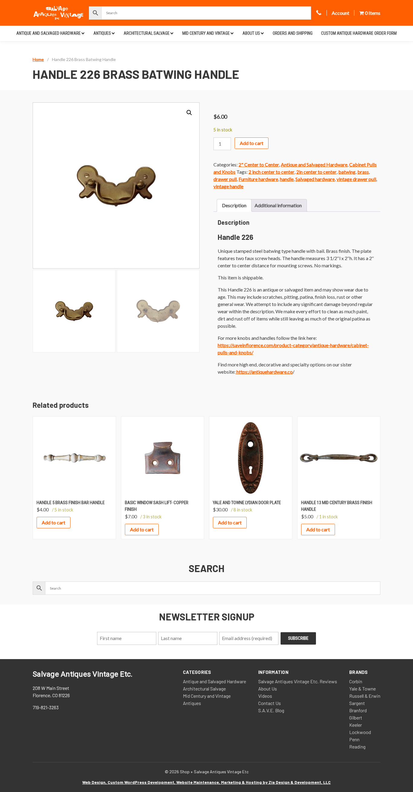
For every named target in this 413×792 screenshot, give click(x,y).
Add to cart (251, 143)
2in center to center (316, 172)
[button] (189, 112)
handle (287, 179)
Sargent (357, 703)
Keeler (355, 725)
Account (340, 13)
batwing (347, 172)
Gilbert (355, 717)
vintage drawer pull (356, 179)
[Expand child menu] (83, 33)
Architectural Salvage (147, 33)
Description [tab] (234, 205)
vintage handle (228, 186)
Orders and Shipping (293, 33)
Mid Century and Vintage (206, 33)
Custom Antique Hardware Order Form (359, 33)
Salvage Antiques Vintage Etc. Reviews (297, 681)
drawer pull (225, 179)
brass (363, 172)
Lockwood (360, 732)
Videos (265, 696)
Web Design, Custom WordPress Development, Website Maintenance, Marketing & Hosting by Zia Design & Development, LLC (206, 782)
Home (38, 59)
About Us (251, 33)
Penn (354, 739)
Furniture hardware (258, 179)
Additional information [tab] (278, 205)
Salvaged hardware (315, 179)
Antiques (102, 33)
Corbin (355, 681)
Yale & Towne (362, 688)
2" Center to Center (259, 164)
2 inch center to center (271, 172)
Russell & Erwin (364, 696)
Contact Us (269, 703)
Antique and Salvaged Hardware (48, 33)
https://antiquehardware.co (264, 372)
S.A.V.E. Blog (271, 710)
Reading (357, 746)
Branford (358, 710)
